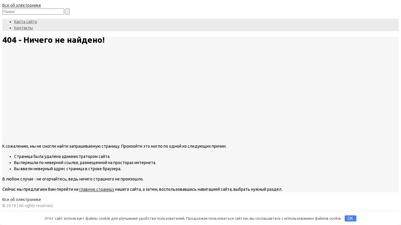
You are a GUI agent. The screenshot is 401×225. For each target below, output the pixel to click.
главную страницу (96, 189)
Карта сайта (25, 21)
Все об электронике (21, 5)
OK (350, 218)
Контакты (23, 27)
